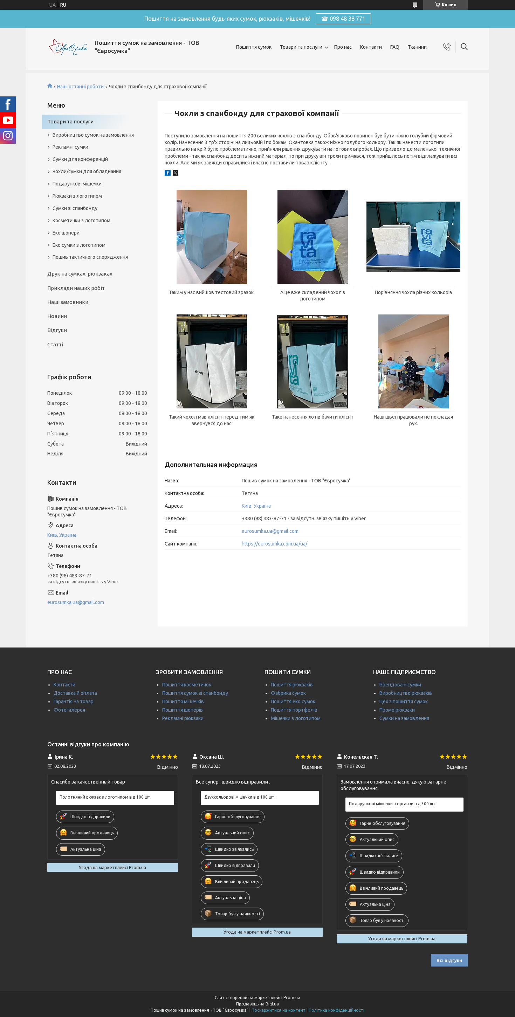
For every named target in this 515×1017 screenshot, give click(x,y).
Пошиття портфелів (294, 710)
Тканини (417, 47)
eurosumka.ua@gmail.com (270, 531)
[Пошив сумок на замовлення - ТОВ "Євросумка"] (68, 47)
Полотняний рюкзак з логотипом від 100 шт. (105, 797)
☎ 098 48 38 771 (343, 18)
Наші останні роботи (80, 86)
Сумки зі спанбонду (75, 208)
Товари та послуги (301, 47)
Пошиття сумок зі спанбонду (195, 693)
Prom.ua (291, 997)
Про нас (343, 47)
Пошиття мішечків (183, 701)
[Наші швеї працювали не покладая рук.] (413, 361)
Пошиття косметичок (186, 684)
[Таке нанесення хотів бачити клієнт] (312, 361)
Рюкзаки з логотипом (77, 196)
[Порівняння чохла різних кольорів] (413, 237)
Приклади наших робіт (76, 288)
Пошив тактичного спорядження (90, 257)
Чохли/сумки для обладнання (87, 171)
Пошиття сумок (254, 47)
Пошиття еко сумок (293, 701)
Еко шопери (66, 233)
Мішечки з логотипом (296, 718)
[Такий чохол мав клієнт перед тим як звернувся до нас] (212, 361)
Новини (57, 316)
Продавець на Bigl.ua (257, 1004)
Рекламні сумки (70, 147)
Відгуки (57, 330)
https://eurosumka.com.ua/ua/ (274, 544)
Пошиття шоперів (182, 710)
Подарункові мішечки (77, 184)
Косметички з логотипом (81, 220)
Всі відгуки (449, 960)
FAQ (394, 47)
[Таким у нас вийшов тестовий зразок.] (212, 237)
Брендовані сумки (400, 684)
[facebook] (168, 174)
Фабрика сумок (288, 693)
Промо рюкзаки (397, 710)
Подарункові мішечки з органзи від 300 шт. (393, 803)
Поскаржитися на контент (278, 1010)
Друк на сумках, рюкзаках (79, 274)
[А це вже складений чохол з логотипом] (312, 237)
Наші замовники (67, 302)
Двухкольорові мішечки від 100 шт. (239, 797)
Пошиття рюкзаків (292, 684)
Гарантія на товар (74, 701)
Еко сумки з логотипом (79, 245)
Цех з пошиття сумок (403, 701)
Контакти (371, 47)
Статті (55, 344)
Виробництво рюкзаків (405, 693)
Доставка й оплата (75, 693)
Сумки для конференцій (80, 159)
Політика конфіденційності (336, 1010)
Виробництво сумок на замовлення (93, 135)
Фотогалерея (69, 710)
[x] (175, 174)
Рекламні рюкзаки (183, 718)
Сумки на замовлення (404, 718)
